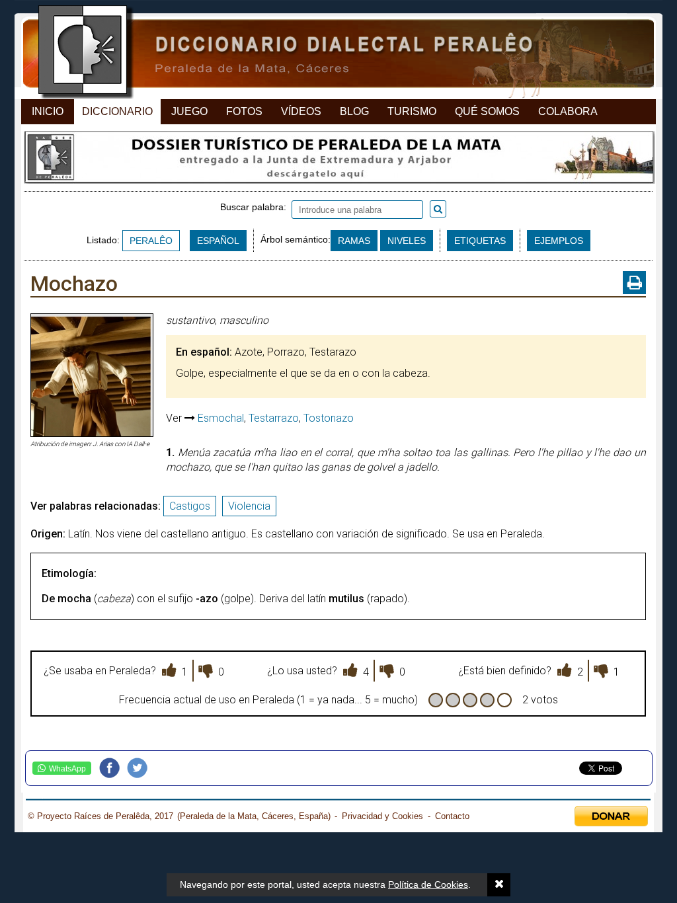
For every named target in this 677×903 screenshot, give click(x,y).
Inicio (47, 111)
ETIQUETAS (480, 240)
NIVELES (406, 240)
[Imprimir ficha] (634, 282)
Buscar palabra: (256, 207)
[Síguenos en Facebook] (113, 768)
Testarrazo (274, 418)
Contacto (452, 816)
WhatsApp (67, 768)
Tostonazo (328, 418)
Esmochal (221, 418)
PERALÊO (151, 240)
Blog (354, 111)
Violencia (249, 506)
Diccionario (117, 111)
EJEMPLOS (558, 240)
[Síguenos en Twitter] (141, 768)
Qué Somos (487, 111)
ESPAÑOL (218, 240)
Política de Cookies (428, 884)
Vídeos (301, 111)
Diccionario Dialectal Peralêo (326, 53)
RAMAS (354, 240)
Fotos (244, 111)
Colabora (568, 111)
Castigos (189, 506)
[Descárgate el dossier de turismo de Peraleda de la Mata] (338, 160)
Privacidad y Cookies (382, 816)
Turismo (411, 111)
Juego (189, 111)
